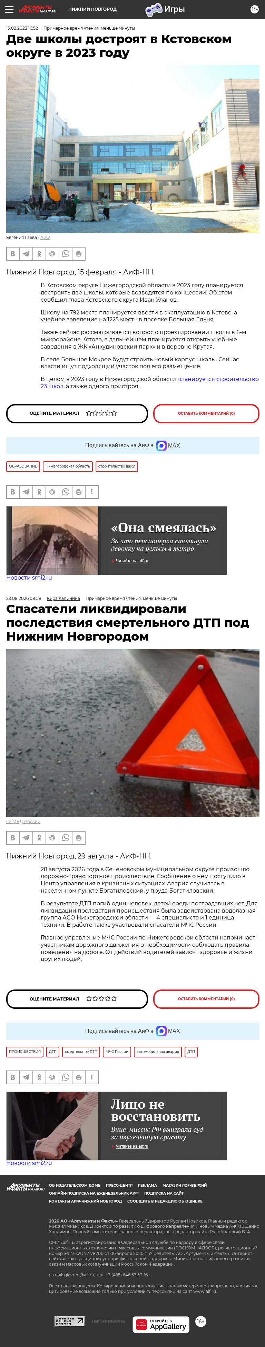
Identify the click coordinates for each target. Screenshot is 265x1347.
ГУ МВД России (23, 821)
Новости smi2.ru (29, 577)
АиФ (45, 237)
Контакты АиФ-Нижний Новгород (85, 1201)
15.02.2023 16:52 (22, 28)
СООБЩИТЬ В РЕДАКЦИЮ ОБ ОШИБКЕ (165, 1201)
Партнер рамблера (108, 1321)
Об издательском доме (74, 1185)
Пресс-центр (119, 1185)
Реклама (147, 1185)
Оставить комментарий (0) (206, 413)
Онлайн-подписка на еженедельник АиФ (94, 1193)
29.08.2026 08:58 (23, 598)
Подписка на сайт (164, 1193)
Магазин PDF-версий (185, 1185)
